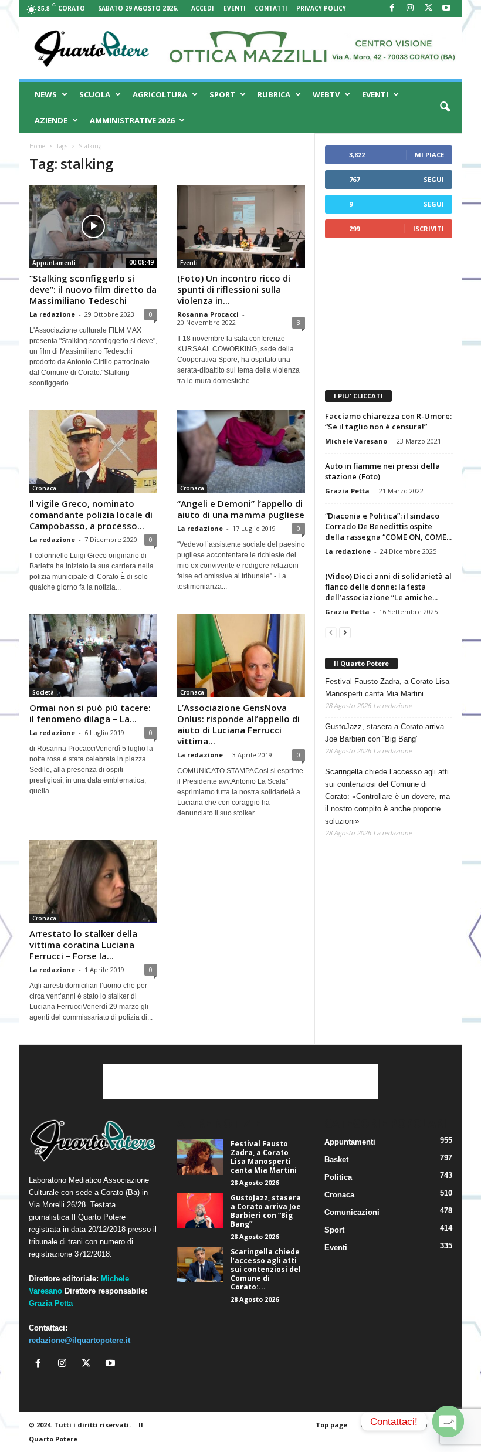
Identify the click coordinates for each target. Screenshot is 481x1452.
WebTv (326, 94)
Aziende (51, 120)
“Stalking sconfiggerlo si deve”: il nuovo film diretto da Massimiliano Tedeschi (93, 289)
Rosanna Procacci (208, 314)
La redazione (52, 314)
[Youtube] (446, 8)
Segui (434, 179)
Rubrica (274, 94)
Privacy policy (321, 8)
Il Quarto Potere (361, 663)
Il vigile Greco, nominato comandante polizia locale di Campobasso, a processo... (91, 514)
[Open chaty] (448, 1421)
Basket (336, 1159)
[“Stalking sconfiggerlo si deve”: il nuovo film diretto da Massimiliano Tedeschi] (93, 226)
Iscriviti (428, 228)
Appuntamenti (54, 263)
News (46, 94)
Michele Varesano (356, 440)
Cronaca (44, 488)
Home (37, 146)
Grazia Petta (347, 490)
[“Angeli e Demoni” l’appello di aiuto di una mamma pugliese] (241, 451)
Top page (331, 1424)
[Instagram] (410, 8)
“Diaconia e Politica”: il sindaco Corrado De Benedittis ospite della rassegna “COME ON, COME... (388, 526)
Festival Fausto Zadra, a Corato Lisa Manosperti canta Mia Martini (387, 687)
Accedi (202, 8)
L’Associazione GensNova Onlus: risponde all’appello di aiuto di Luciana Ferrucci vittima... (238, 724)
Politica (338, 1177)
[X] (428, 8)
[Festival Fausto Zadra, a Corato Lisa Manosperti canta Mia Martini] (200, 1157)
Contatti (271, 8)
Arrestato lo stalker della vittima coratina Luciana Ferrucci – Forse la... (83, 945)
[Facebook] (392, 8)
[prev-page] (331, 632)
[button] (445, 107)
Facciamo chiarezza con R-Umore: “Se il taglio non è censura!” (388, 421)
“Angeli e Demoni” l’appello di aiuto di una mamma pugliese (240, 508)
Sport (222, 94)
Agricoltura (160, 94)
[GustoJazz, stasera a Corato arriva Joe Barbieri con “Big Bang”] (200, 1210)
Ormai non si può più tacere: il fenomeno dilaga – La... (90, 713)
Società (43, 692)
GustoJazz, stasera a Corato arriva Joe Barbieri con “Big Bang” (384, 732)
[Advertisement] (389, 308)
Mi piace (429, 154)
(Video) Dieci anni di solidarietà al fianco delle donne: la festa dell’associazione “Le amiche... (388, 587)
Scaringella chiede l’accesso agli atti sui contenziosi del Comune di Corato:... (266, 1269)
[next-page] (345, 632)
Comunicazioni (352, 1212)
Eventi (234, 8)
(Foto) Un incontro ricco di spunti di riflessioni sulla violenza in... (233, 289)
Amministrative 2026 (132, 120)
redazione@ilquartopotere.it (79, 1340)
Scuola (94, 94)
